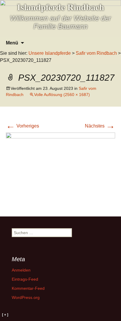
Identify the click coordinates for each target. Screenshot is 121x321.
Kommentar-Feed (28, 288)
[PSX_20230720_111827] (60, 168)
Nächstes (100, 125)
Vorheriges (22, 125)
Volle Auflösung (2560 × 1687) (62, 94)
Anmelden (21, 270)
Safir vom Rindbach (96, 53)
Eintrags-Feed (25, 279)
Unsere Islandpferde (49, 53)
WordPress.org (26, 297)
